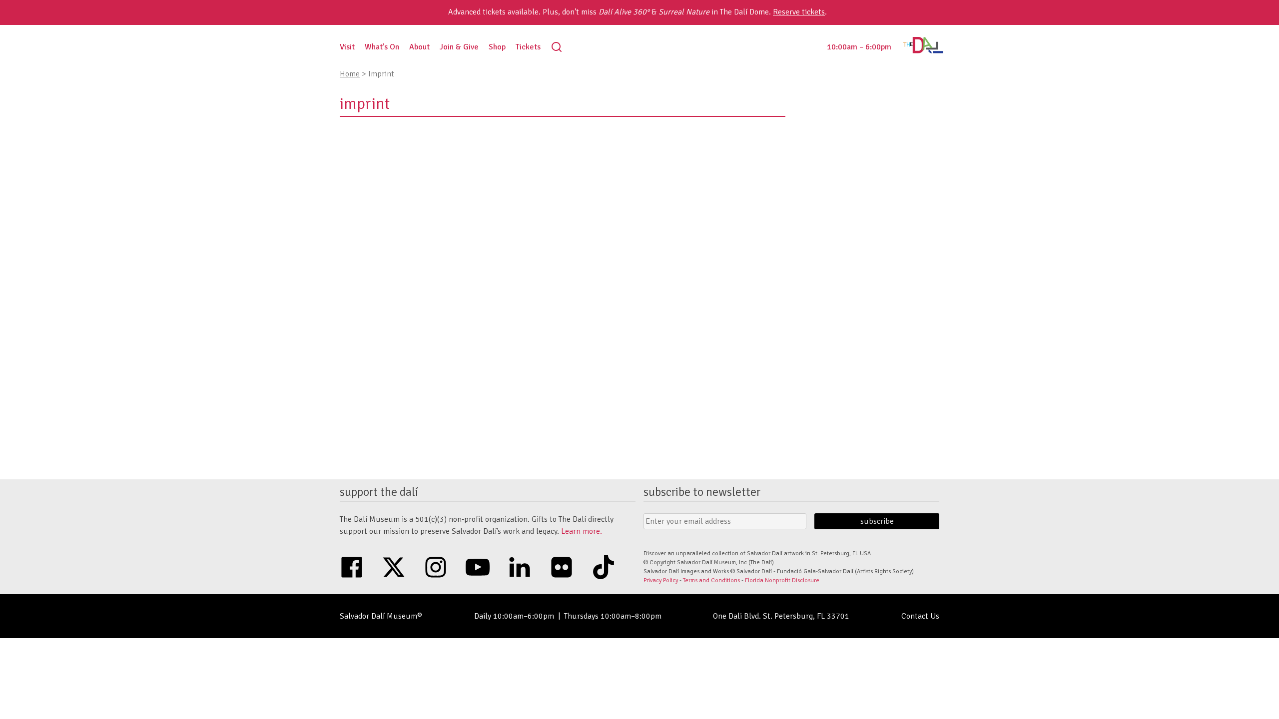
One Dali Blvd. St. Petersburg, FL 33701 (781, 616)
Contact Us (920, 616)
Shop (497, 47)
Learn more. (581, 531)
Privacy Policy (660, 580)
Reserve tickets (799, 12)
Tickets (528, 47)
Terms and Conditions (711, 580)
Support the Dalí (379, 491)
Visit (347, 47)
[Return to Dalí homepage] (923, 51)
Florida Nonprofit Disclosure (782, 580)
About (419, 47)
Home (350, 74)
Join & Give (459, 47)
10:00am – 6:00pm (859, 47)
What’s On (382, 47)
